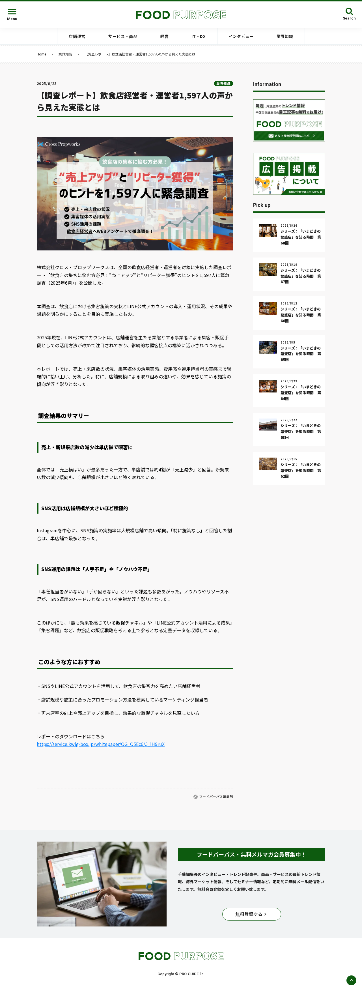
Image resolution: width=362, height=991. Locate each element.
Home (41, 54)
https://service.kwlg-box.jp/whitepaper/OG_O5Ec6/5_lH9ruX (101, 744)
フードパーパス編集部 (216, 796)
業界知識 (65, 54)
